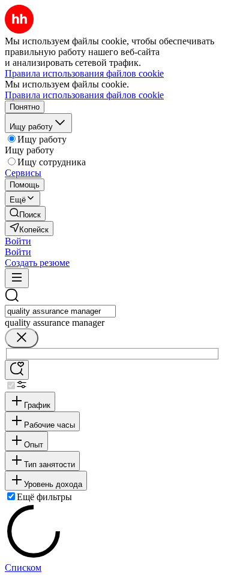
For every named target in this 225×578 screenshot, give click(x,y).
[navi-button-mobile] (17, 278)
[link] (25, 213)
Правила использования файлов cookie (84, 95)
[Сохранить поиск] (17, 370)
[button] (18, 241)
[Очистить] (21, 338)
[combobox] (60, 311)
